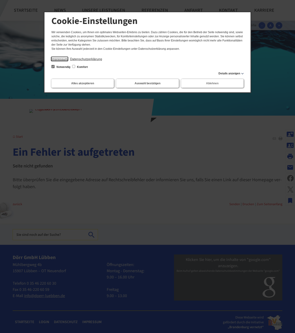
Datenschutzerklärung (86, 59)
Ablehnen (212, 83)
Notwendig (63, 67)
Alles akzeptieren (82, 83)
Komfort (82, 67)
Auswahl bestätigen (147, 83)
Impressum (59, 59)
